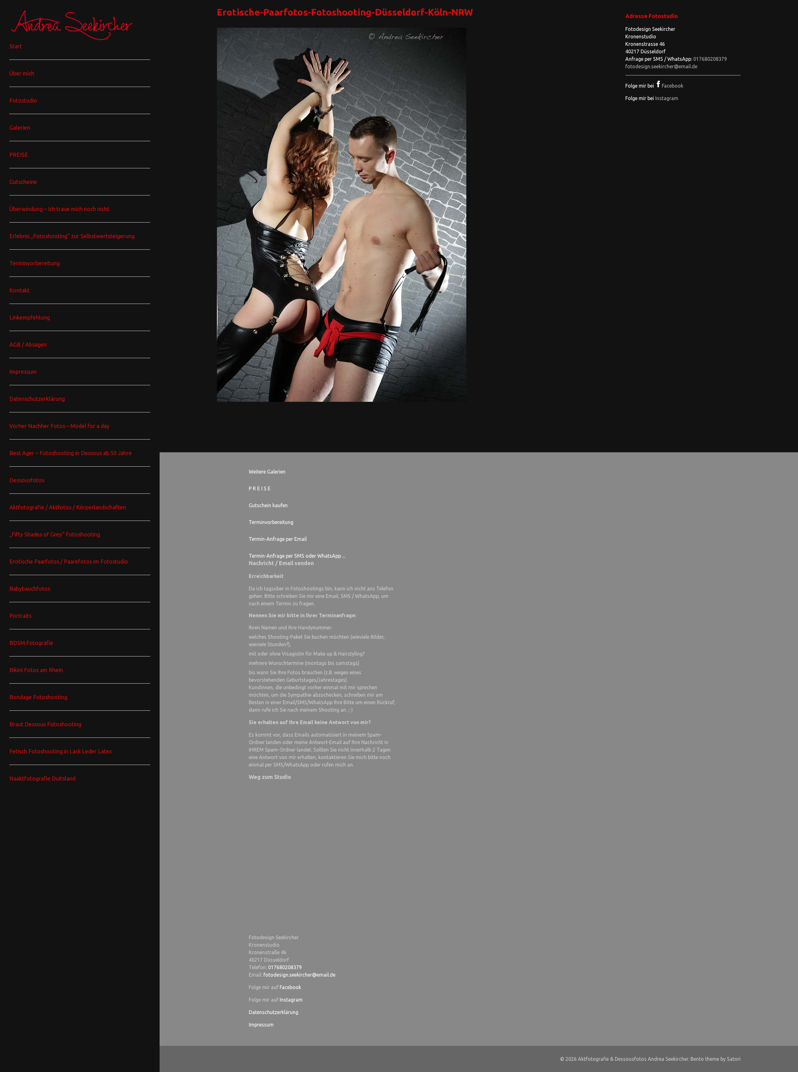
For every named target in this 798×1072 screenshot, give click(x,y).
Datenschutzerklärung (273, 1012)
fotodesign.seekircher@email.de (661, 66)
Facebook (672, 86)
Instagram (666, 98)
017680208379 (710, 59)
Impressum (261, 1024)
